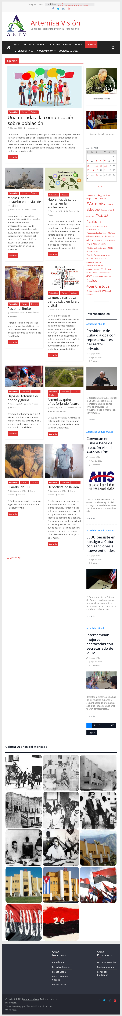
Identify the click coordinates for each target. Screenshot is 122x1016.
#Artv (110, 204)
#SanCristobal (98, 286)
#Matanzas (100, 258)
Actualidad (13, 112)
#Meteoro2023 (92, 269)
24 (88, 174)
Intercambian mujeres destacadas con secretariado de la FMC (99, 643)
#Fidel (112, 240)
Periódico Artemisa (106, 962)
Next (91, 732)
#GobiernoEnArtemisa (96, 248)
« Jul (100, 186)
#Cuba (13, 407)
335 (112, 725)
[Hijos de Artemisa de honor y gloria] (24, 367)
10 (88, 165)
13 (101, 165)
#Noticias (105, 269)
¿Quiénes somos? (68, 50)
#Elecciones (94, 240)
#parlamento (105, 272)
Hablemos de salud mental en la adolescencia (62, 203)
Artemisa (29, 44)
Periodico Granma (61, 967)
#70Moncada (91, 195)
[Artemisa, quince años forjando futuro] (64, 367)
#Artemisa (54, 411)
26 (97, 174)
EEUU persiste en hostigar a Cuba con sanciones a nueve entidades (100, 544)
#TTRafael (106, 291)
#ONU (95, 272)
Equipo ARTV (94, 353)
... (105, 725)
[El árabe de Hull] (24, 446)
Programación (44, 50)
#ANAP (103, 198)
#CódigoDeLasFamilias (96, 233)
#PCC (89, 276)
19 (97, 170)
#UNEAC (90, 294)
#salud (50, 215)
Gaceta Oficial (59, 984)
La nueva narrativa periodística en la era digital (63, 301)
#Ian (110, 247)
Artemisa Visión (55, 22)
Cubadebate (58, 962)
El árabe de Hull (20, 487)
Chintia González (74, 407)
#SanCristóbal (93, 290)
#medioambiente (93, 262)
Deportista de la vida (63, 487)
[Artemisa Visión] (8, 48)
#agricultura (104, 195)
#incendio (92, 251)
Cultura (55, 44)
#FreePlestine (100, 243)
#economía (109, 236)
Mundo (79, 44)
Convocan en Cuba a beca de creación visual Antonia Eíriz (99, 445)
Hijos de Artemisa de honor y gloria (23, 398)
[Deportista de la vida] (64, 446)
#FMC (89, 244)
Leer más (90, 419)
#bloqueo (93, 209)
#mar (108, 255)
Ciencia (67, 44)
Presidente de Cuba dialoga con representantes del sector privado (101, 339)
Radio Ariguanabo (106, 967)
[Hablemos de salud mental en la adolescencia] (64, 169)
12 (97, 165)
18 (92, 170)
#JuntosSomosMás (95, 255)
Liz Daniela (71, 211)
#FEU (105, 240)
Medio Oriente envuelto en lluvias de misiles (24, 201)
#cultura (13, 316)
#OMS (89, 272)
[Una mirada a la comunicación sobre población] (44, 67)
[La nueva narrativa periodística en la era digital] (64, 267)
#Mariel (89, 258)
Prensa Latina (59, 971)
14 (105, 165)
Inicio (17, 44)
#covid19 (90, 216)
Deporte (42, 44)
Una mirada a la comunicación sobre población (41, 120)
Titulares (52, 395)
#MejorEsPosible (94, 265)
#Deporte (99, 236)
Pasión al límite (20, 308)
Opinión (91, 44)
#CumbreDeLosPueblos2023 (97, 226)
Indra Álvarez (32, 128)
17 (88, 170)
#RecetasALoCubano (102, 276)
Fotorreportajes (23, 50)
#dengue (90, 236)
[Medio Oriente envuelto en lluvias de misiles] (24, 169)
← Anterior (13, 558)
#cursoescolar (92, 229)
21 (105, 170)
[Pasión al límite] (24, 267)
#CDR (111, 209)
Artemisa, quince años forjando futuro (63, 401)
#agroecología (92, 198)
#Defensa (111, 233)
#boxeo (104, 210)
